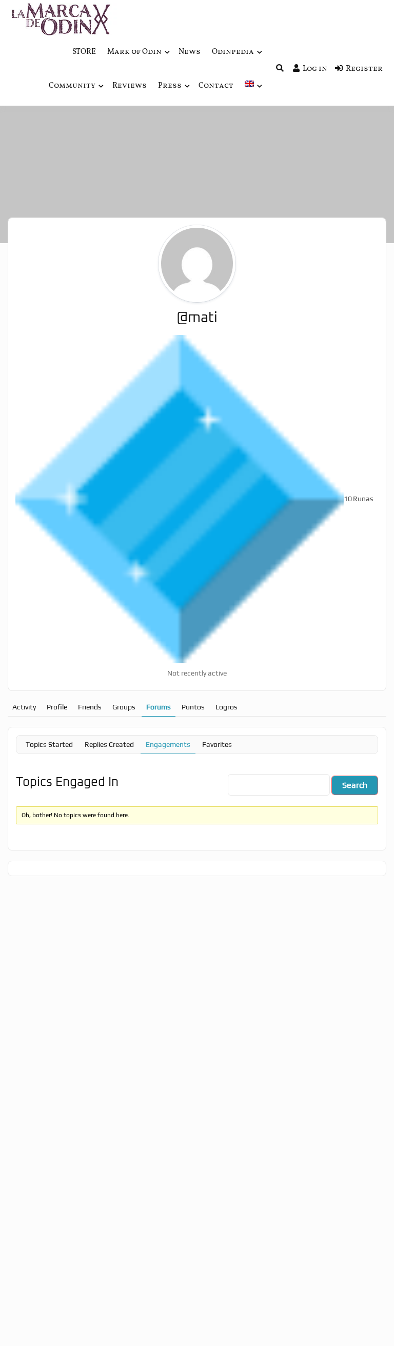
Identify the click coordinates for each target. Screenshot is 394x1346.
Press (170, 86)
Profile (57, 707)
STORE (84, 52)
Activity (24, 707)
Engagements (168, 744)
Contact (216, 86)
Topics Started (49, 744)
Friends (90, 707)
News (190, 52)
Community (72, 86)
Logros (226, 707)
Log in (315, 69)
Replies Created (109, 744)
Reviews (129, 86)
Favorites (217, 744)
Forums (158, 707)
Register (364, 69)
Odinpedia (233, 52)
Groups (123, 707)
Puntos (193, 707)
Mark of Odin (134, 52)
